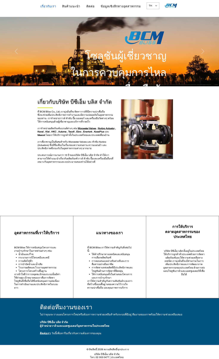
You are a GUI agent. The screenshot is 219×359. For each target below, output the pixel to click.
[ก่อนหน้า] (16, 51)
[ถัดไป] (202, 51)
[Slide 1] (108, 78)
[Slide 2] (110, 78)
